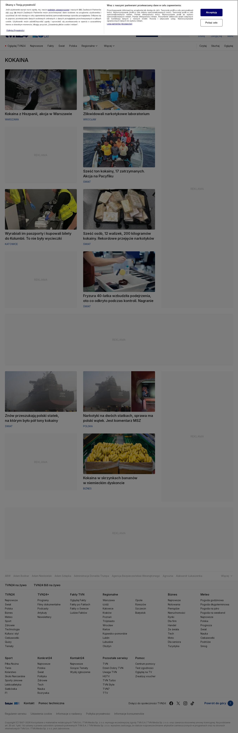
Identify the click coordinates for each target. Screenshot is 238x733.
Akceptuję (211, 12)
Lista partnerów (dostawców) (119, 24)
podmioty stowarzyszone (58, 10)
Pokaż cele (211, 22)
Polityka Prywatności (15, 30)
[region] (119, 18)
